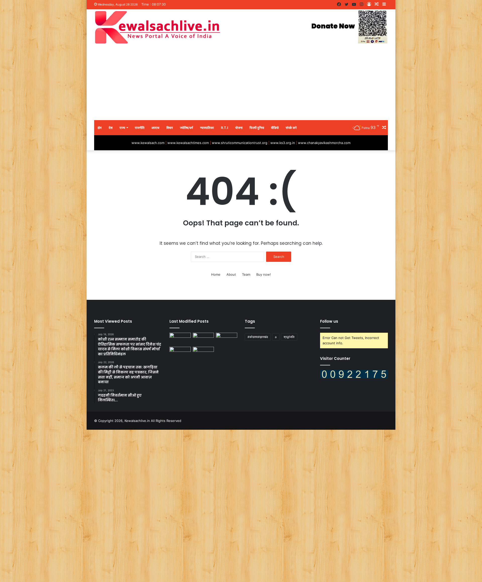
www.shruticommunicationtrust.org (239, 143)
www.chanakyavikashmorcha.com (324, 143)
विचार (169, 128)
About (231, 274)
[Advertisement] (241, 82)
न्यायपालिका (207, 128)
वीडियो (275, 128)
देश (110, 128)
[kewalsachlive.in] (241, 27)
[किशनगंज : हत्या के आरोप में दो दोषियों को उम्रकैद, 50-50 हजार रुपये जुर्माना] (203, 339)
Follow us (329, 321)
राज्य (122, 128)
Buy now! (263, 274)
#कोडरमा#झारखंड (258, 337)
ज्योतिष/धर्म (186, 128)
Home (215, 274)
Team (246, 274)
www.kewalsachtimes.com (188, 143)
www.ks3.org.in (282, 143)
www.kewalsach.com (148, 143)
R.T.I (224, 128)
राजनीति (139, 128)
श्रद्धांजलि (289, 337)
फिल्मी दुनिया (257, 128)
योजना (239, 128)
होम (100, 128)
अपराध (155, 128)
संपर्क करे (291, 128)
